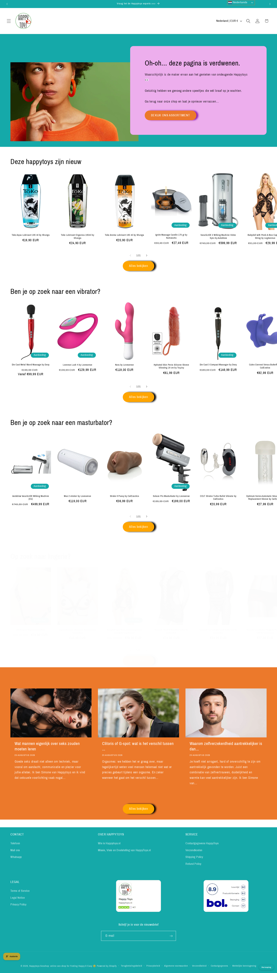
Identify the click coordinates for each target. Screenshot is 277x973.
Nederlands (239, 2)
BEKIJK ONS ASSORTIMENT (170, 115)
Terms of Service (19, 891)
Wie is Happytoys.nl (109, 843)
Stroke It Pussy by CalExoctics (124, 496)
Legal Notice (17, 897)
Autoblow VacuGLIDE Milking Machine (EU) (30, 497)
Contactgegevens (219, 965)
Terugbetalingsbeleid (131, 965)
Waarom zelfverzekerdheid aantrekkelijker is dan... (226, 746)
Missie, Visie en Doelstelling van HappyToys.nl (124, 850)
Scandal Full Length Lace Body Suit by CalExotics (218, 631)
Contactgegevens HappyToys (202, 843)
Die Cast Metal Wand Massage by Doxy (31, 364)
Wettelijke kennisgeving (244, 965)
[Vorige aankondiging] (7, 4)
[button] (8, 21)
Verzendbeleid (199, 965)
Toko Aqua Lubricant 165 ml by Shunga (31, 235)
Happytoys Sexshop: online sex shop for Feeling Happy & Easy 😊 (62, 966)
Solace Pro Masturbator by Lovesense (171, 496)
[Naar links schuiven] (130, 255)
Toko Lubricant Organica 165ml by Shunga (77, 236)
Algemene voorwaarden (176, 965)
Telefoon (15, 843)
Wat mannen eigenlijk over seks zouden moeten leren (47, 746)
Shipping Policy (194, 857)
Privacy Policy (18, 904)
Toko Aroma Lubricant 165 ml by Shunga (124, 235)
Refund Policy (193, 863)
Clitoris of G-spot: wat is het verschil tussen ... (138, 746)
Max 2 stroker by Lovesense (77, 496)
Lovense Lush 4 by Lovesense (77, 364)
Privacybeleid (153, 965)
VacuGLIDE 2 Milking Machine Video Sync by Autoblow (218, 236)
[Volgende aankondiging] (269, 4)
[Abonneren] (171, 936)
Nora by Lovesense (124, 364)
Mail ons (15, 850)
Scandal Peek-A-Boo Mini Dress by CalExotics (171, 631)
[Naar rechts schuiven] (146, 255)
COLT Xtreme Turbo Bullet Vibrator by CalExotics (218, 497)
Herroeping (266, 967)
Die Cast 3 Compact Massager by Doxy (218, 364)
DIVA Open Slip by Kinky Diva (31, 630)
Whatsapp (16, 857)
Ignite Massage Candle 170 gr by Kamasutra (171, 236)
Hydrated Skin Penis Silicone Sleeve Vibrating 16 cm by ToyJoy (171, 366)
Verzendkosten (193, 850)
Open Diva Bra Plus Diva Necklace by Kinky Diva (77, 631)
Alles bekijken (138, 266)
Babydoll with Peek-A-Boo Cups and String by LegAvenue (124, 631)
